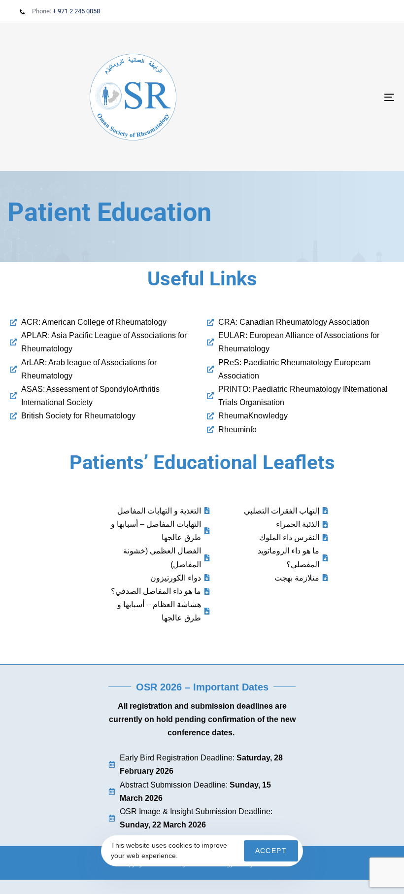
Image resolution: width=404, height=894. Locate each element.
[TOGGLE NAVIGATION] (330, 97)
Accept (271, 851)
